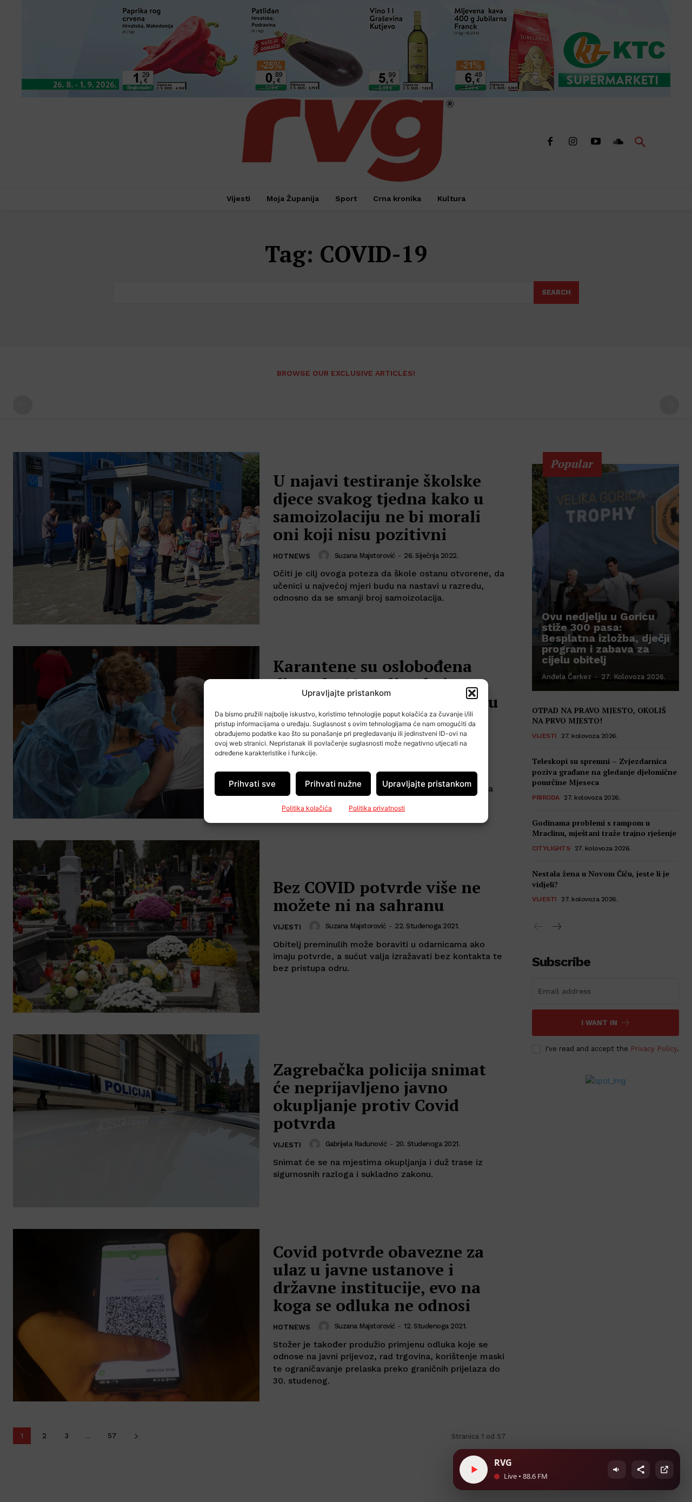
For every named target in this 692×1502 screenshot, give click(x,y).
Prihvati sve (252, 784)
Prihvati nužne (333, 784)
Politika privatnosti (377, 808)
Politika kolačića (307, 808)
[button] (472, 693)
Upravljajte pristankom (426, 784)
